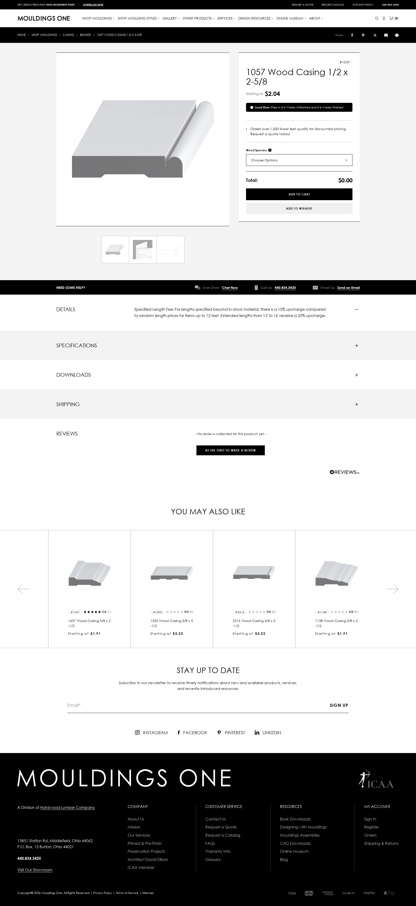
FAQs (210, 843)
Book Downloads (295, 819)
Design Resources (255, 18)
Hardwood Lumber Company (67, 807)
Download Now (93, 4)
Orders (370, 835)
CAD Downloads (295, 843)
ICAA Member (141, 867)
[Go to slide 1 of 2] (23, 589)
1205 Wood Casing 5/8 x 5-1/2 (166, 623)
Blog (284, 859)
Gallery (170, 18)
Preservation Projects (146, 851)
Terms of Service (127, 893)
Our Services (139, 835)
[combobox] (299, 160)
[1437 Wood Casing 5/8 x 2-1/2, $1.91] (84, 573)
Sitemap (148, 893)
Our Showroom (363, 4)
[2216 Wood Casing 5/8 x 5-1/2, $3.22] (249, 573)
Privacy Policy (102, 893)
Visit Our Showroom (34, 869)
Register (371, 827)
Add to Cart (299, 194)
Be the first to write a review (230, 450)
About (315, 18)
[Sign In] (384, 18)
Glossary (213, 859)
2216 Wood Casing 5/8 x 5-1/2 (249, 623)
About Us (136, 819)
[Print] (397, 35)
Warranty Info (217, 851)
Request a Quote (302, 4)
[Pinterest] (363, 35)
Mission (134, 827)
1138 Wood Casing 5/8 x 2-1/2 (331, 623)
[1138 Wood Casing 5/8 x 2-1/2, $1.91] (331, 573)
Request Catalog (333, 4)
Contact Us (215, 819)
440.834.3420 (285, 287)
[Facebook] (352, 35)
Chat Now (230, 287)
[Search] (377, 18)
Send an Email (348, 287)
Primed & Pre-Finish (145, 843)
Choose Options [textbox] (264, 160)
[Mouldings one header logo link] (43, 18)
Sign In (370, 819)
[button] (231, 448)
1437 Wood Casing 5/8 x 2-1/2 (84, 623)
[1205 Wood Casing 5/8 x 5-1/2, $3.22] (166, 573)
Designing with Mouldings (303, 827)
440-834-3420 (390, 4)
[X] (375, 35)
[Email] (386, 35)
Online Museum (294, 851)
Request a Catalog (222, 835)
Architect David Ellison (148, 859)
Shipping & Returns (381, 843)
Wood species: (257, 150)
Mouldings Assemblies (300, 835)
